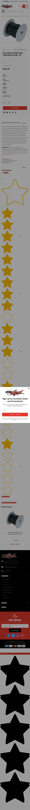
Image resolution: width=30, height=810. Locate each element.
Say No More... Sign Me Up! (15, 414)
